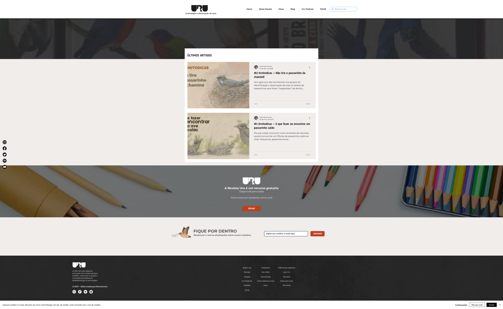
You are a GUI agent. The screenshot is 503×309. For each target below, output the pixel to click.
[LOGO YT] (5, 167)
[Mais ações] (310, 67)
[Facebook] (80, 292)
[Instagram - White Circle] (74, 292)
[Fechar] (499, 305)
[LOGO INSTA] (5, 142)
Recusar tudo (477, 304)
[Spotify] (91, 292)
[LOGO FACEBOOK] (5, 148)
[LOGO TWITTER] (5, 154)
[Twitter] (85, 292)
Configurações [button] (461, 304)
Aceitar (491, 304)
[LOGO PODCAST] (5, 161)
